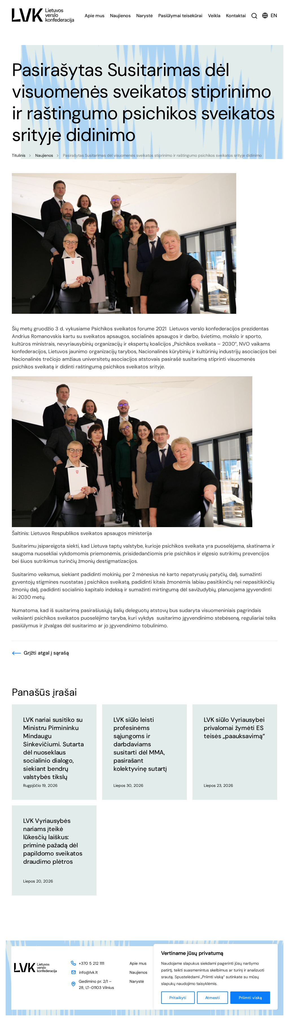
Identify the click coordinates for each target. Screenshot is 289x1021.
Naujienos (120, 16)
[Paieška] (254, 16)
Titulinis (18, 155)
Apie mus (94, 16)
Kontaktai (236, 16)
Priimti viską (250, 997)
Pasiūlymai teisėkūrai (180, 16)
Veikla (214, 16)
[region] (216, 977)
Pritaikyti (177, 997)
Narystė (144, 16)
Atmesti (212, 997)
